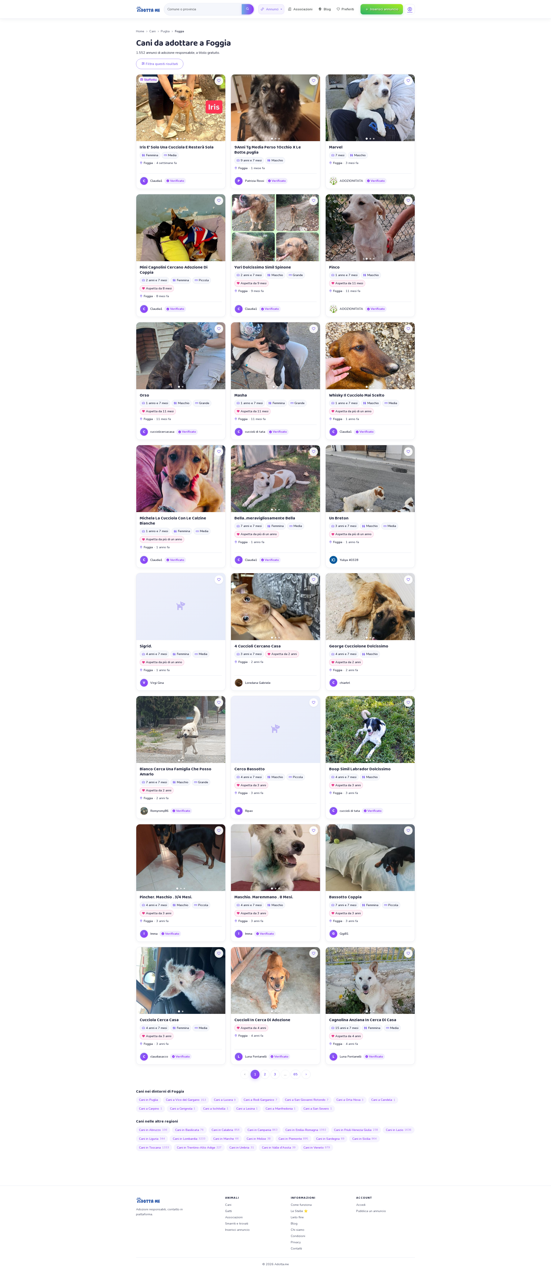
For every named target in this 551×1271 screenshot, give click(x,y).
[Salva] (219, 81)
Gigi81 (344, 933)
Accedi (360, 1205)
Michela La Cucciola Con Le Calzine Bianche (173, 521)
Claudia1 (156, 181)
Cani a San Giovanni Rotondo (306, 1100)
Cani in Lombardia (189, 1139)
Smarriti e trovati (236, 1223)
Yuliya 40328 (349, 560)
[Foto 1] (177, 139)
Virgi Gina (157, 683)
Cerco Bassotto (249, 769)
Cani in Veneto (316, 1147)
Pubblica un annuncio (371, 1211)
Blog (294, 1223)
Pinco (334, 267)
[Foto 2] (181, 138)
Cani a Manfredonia (281, 1108)
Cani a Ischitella (215, 1108)
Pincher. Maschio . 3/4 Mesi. (166, 897)
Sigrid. (146, 646)
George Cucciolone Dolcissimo (358, 646)
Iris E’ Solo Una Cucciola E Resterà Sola (177, 147)
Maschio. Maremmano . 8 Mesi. (263, 897)
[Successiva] (306, 1074)
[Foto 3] (184, 138)
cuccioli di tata (255, 431)
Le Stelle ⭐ (299, 1211)
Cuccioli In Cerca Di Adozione (262, 1019)
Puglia (165, 31)
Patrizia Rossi (254, 181)
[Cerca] (248, 9)
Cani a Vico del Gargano (186, 1100)
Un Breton (338, 518)
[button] (271, 9)
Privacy (296, 1242)
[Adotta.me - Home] (148, 9)
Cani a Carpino (150, 1108)
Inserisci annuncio (237, 1230)
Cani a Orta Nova (350, 1100)
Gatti (228, 1211)
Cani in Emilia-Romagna (305, 1130)
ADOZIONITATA (351, 181)
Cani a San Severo (317, 1108)
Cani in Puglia (148, 1100)
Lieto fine (297, 1217)
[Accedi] (410, 9)
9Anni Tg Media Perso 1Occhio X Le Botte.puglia (267, 150)
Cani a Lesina (247, 1108)
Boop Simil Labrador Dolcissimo (360, 769)
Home (140, 31)
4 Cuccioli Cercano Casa (257, 646)
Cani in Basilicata (189, 1130)
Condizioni (298, 1236)
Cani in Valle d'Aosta (279, 1147)
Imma (154, 933)
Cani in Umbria (241, 1147)
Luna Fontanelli (256, 1056)
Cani (152, 31)
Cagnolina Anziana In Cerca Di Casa (362, 1019)
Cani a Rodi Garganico (260, 1100)
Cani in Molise (259, 1139)
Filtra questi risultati (161, 64)
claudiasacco (159, 1056)
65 (295, 1074)
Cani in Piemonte (293, 1139)
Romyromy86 (159, 811)
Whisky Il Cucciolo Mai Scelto (356, 395)
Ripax (249, 811)
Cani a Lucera (225, 1100)
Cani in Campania (263, 1130)
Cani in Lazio (399, 1130)
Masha (240, 395)
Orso (144, 395)
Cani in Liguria (152, 1139)
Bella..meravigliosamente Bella (264, 518)
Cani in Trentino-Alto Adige (199, 1147)
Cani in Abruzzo (153, 1130)
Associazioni (234, 1217)
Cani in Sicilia (364, 1139)
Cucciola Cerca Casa (159, 1019)
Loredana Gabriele (258, 683)
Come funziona (301, 1205)
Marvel (335, 147)
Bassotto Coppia (345, 897)
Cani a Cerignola (182, 1108)
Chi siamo (297, 1230)
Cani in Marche (226, 1139)
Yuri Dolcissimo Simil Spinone (262, 267)
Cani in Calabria (226, 1130)
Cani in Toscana (154, 1147)
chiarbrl (345, 683)
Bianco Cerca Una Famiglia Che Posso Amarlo (175, 772)
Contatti (296, 1248)
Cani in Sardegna (330, 1139)
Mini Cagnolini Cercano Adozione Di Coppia (173, 270)
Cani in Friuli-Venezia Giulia (356, 1130)
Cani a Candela (383, 1100)
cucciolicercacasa (162, 431)
